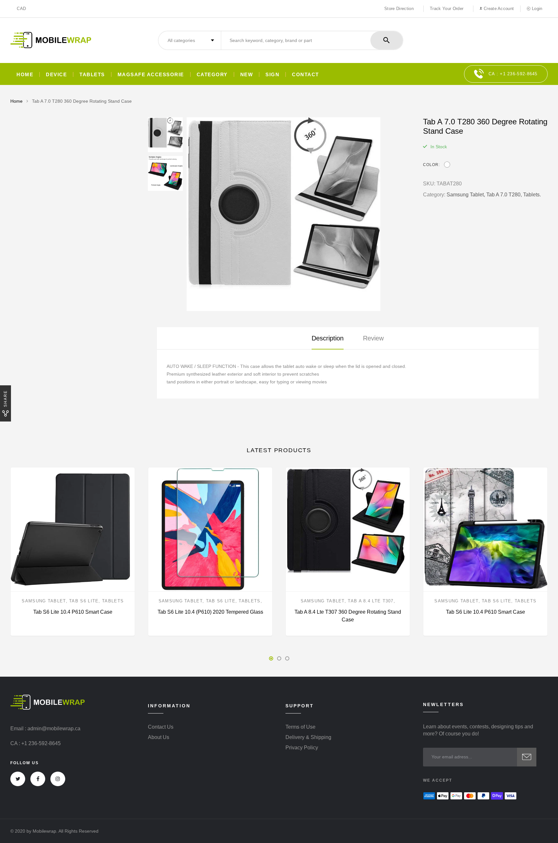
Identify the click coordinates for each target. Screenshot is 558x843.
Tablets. (532, 194)
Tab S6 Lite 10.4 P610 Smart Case (72, 612)
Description (328, 338)
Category (212, 74)
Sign (272, 74)
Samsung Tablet (44, 600)
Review (373, 338)
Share (5, 398)
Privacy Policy (301, 747)
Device (56, 74)
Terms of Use (300, 727)
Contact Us (160, 727)
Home (24, 74)
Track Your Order (446, 8)
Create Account (498, 8)
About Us (158, 737)
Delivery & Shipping (308, 737)
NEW (246, 74)
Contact (305, 74)
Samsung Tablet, (466, 194)
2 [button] (279, 658)
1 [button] (271, 658)
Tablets (92, 74)
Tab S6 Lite (83, 600)
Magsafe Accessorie (151, 74)
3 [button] (287, 658)
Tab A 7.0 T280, (504, 194)
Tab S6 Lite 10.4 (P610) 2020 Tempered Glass (210, 612)
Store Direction (399, 8)
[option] (298, 214)
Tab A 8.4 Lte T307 (370, 600)
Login (536, 8)
